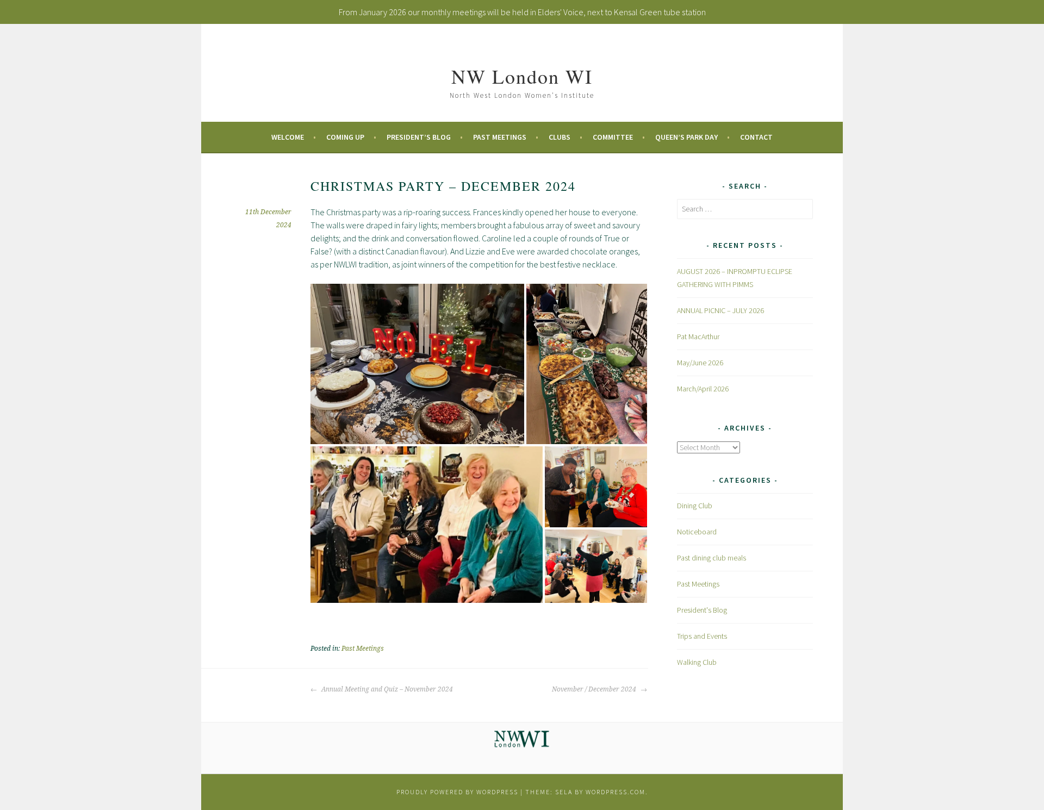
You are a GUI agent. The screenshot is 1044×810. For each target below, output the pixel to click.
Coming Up (345, 137)
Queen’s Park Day (686, 137)
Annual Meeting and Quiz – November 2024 (386, 689)
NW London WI (522, 76)
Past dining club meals (711, 558)
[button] (417, 364)
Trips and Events (702, 636)
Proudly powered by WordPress (457, 792)
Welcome (287, 137)
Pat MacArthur (698, 336)
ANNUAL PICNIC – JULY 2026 (720, 310)
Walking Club (697, 662)
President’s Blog (419, 137)
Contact (756, 137)
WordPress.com (615, 792)
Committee (613, 137)
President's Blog (702, 610)
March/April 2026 (703, 389)
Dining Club (694, 505)
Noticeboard (697, 532)
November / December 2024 (595, 689)
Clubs (559, 137)
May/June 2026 (700, 362)
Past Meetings (499, 137)
